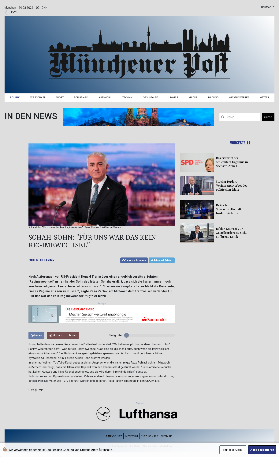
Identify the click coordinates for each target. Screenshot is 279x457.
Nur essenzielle (232, 449)
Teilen (135, 260)
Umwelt (173, 97)
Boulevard (81, 97)
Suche (268, 117)
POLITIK (33, 260)
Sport (60, 97)
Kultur (193, 97)
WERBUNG (166, 436)
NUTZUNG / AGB (149, 436)
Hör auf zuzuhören (64, 335)
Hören (38, 335)
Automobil (105, 97)
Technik (127, 97)
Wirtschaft (37, 97)
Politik (15, 97)
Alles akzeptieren (262, 449)
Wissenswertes (239, 97)
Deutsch (266, 7)
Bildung (213, 97)
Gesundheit (150, 97)
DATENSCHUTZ (114, 436)
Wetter (264, 97)
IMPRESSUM (131, 436)
